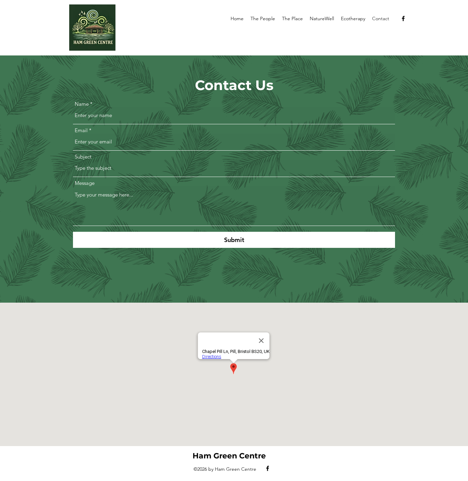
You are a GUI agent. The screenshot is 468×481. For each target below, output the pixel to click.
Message (85, 183)
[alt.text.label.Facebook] (403, 18)
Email (81, 130)
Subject (83, 156)
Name (82, 103)
